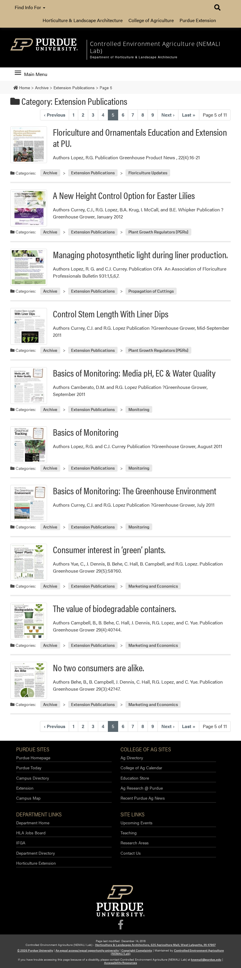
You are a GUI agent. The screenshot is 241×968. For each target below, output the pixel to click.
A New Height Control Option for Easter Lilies (124, 195)
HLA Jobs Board (31, 833)
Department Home (32, 823)
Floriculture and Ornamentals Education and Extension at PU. (140, 137)
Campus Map (28, 798)
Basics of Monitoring (85, 431)
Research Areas (134, 843)
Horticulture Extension (36, 863)
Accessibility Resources (120, 963)
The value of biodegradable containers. (114, 608)
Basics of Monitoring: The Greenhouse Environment (134, 490)
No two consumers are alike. (98, 667)
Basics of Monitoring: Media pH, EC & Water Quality (134, 372)
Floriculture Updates (147, 173)
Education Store (134, 778)
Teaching (128, 833)
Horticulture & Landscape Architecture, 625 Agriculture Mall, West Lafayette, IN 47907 (155, 945)
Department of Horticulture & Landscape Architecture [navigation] (134, 57)
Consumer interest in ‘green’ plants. (109, 549)
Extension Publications (93, 173)
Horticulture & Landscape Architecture (83, 20)
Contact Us (130, 853)
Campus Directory (32, 778)
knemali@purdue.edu (206, 959)
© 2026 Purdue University (35, 950)
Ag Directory (131, 757)
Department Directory (35, 853)
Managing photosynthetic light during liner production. (140, 254)
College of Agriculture (151, 20)
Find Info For (28, 7)
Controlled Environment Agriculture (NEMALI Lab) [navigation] (155, 47)
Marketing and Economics (153, 586)
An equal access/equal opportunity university (87, 950)
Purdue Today (28, 767)
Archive (50, 173)
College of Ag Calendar (141, 767)
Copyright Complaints (136, 950)
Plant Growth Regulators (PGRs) (158, 232)
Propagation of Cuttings (151, 291)
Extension (25, 788)
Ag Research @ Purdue (141, 788)
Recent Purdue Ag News (142, 798)
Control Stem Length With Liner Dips (110, 313)
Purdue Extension (198, 20)
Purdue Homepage (33, 757)
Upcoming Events (136, 823)
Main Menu (35, 74)
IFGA (20, 843)
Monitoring (138, 409)
